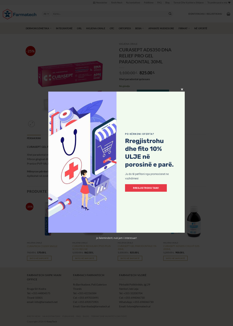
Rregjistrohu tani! (146, 188)
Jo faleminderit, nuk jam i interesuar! (116, 238)
